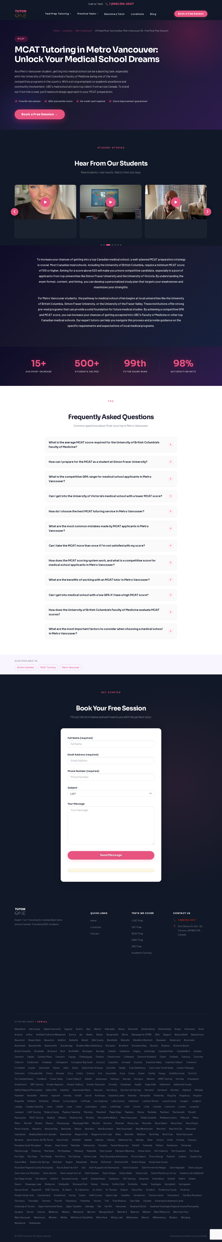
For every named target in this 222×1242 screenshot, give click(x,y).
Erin (100, 1073)
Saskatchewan (98, 1178)
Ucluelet (147, 1200)
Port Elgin (19, 1156)
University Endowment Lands (169, 1200)
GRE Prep (137, 946)
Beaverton (49, 1040)
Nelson (78, 1128)
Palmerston (89, 1145)
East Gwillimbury (137, 1067)
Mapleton (129, 1112)
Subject (72, 787)
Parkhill (136, 1145)
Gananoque (101, 1078)
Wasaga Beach (106, 1211)
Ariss (201, 1029)
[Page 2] (104, 245)
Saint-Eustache (131, 1167)
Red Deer (58, 1162)
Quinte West (21, 1162)
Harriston (149, 1090)
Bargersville (112, 1034)
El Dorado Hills (35, 1073)
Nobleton (141, 1134)
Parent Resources (120, 1145)
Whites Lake (117, 1217)
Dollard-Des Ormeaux (92, 1067)
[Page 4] (111, 245)
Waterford (122, 1211)
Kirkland (32, 1101)
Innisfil (78, 1095)
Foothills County (177, 1073)
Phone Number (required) (83, 771)
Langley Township (35, 1106)
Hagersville (150, 1084)
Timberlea (85, 1200)
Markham (165, 1112)
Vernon (30, 1211)
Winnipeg (185, 1217)
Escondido (111, 1073)
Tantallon (125, 1195)
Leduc (103, 1106)
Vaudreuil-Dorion (138, 1206)
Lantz (50, 1106)
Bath (157, 1034)
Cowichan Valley (154, 1062)
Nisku (118, 1134)
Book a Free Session (191, 13)
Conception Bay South (82, 1062)
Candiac (198, 1051)
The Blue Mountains (192, 1195)
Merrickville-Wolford (108, 1117)
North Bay (154, 1134)
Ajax (88, 1029)
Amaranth (133, 1029)
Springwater (185, 1184)
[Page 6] (118, 245)
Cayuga (72, 1056)
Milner (196, 1117)
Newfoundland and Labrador (43, 1134)
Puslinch (171, 1156)
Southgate (156, 1184)
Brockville (39, 1051)
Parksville (148, 1145)
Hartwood (162, 1090)
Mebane (62, 1117)
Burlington (88, 1051)
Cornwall (126, 1062)
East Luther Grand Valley (161, 1067)
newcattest (20, 1134)
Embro (80, 1073)
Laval (69, 1106)
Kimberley (159, 1095)
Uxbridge (89, 1206)
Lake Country (118, 1101)
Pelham (160, 1145)
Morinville (147, 1123)
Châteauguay (86, 1056)
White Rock (102, 1217)
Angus (178, 1029)
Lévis (127, 1106)
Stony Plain (137, 1189)
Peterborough (21, 1151)
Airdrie (79, 1029)
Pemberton (172, 1145)
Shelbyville (63, 1184)
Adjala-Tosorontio (52, 1029)
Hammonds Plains (82, 1090)
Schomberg (158, 1178)
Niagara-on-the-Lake (101, 1134)
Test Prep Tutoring (57, 13)
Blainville (125, 1040)
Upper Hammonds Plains (50, 1206)
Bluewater (161, 1040)
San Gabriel (41, 1178)
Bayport (167, 1034)
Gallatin (89, 1078)
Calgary (137, 1051)
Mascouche (20, 1117)
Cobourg (186, 1056)
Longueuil (194, 1106)
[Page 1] (101, 245)
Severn (18, 1184)
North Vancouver (185, 1134)
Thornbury (20, 1200)
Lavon (79, 1106)
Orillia (170, 1139)
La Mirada (86, 1101)
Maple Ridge (115, 1112)
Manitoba (88, 1112)
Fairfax (152, 1073)
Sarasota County (70, 1178)
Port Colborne (161, 1151)
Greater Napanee (55, 1084)
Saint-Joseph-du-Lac (71, 1173)
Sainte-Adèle (126, 1173)
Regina (69, 1162)
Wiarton (146, 1217)
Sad (84, 1167)
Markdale (152, 1112)
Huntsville (32, 1095)
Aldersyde (110, 1029)
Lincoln (137, 1106)
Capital (31, 1056)
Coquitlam (113, 1062)
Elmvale (60, 1073)
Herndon (174, 1090)
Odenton (99, 1139)
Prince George (156, 1156)
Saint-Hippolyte (177, 1167)
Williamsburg (159, 1217)
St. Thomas (111, 1189)
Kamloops (100, 1095)
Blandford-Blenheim (143, 1040)
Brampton (111, 1045)
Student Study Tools (25, 1195)
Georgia (127, 1078)
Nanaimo (37, 1128)
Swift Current (96, 1195)
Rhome (94, 1162)
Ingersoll (55, 1095)
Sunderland (60, 1195)
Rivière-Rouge (139, 1162)
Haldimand (165, 1084)
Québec (183, 1156)
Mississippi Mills (81, 1123)
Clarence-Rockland (147, 1056)
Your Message (76, 803)
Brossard (52, 1051)
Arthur (29, 1034)
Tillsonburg (71, 1200)
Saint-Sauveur (92, 1173)
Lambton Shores (150, 1101)
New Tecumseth (125, 1128)
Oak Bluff (76, 1139)
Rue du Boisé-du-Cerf (67, 1167)
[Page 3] (107, 245)
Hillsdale (199, 1090)
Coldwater (47, 1062)
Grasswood (193, 1078)
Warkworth (78, 1211)
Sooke (144, 1184)
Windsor (173, 1217)
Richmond (106, 1162)
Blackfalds (112, 1040)
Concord (100, 1062)
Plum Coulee (106, 1151)
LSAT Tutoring (34, 1112)
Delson (56, 1067)
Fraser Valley (56, 1078)
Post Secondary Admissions (114, 1156)
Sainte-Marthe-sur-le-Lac (164, 1173)
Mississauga (63, 1123)
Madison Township (71, 1112)
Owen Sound (61, 1145)
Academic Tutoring (141, 952)
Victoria (41, 1211)
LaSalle (60, 1106)
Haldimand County (182, 1084)
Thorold (58, 1200)
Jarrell (88, 1095)
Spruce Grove (21, 1189)
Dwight (122, 1067)
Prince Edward (138, 1156)
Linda (147, 1106)
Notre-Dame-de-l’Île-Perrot (40, 1139)
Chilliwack (129, 1056)
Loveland (19, 1112)
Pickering (36, 1151)
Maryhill (192, 1112)
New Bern (90, 1128)
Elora (70, 1073)
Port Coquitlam (178, 1151)
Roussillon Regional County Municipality (34, 1167)
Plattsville (92, 1151)
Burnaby (100, 1051)
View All (42, 1021)
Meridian (90, 1117)
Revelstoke (81, 1162)
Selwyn (192, 1178)
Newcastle (191, 1128)
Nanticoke (66, 1128)
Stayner (124, 1189)
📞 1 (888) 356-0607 (119, 4)
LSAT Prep (137, 920)
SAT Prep (137, 927)
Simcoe (105, 1184)
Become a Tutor (114, 14)
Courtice (138, 1062)
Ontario (160, 1139)
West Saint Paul (180, 1211)
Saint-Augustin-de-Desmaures (104, 1167)
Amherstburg (148, 1029)
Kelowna (132, 1095)
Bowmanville (51, 1045)
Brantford (124, 1045)
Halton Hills (51, 1090)
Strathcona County (167, 1189)
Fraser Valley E (74, 1078)
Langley (19, 1106)
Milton (18, 1123)
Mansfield (101, 1112)
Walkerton (54, 1211)
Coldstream (33, 1062)
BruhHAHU (74, 1051)
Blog (153, 14)
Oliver (150, 1139)
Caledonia (125, 1051)
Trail (107, 1200)
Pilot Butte (49, 1151)
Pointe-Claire (144, 1151)
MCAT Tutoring (48, 667)
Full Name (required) (80, 738)
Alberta (98, 1029)
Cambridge (149, 1051)
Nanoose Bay (51, 1128)
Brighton (165, 1045)
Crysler (32, 1067)
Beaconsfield (181, 1034)
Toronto (97, 1200)
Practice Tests (86, 13)
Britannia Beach (181, 1045)
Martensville (179, 1112)
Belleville (73, 1040)
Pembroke (186, 1145)
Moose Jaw (133, 1123)
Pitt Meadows (64, 1151)
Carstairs (60, 1056)
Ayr (81, 1034)
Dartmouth (44, 1067)
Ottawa (48, 1145)
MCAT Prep (137, 933)
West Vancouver (23, 1217)
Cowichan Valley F (174, 1062)
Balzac (99, 1034)
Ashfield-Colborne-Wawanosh (51, 1034)
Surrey (72, 1195)
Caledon (112, 1051)
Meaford (51, 1117)
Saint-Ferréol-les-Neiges (154, 1167)
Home (56, 30)
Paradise (103, 1145)
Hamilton (65, 1090)
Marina (140, 1112)
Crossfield (20, 1067)
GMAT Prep (137, 939)
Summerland (44, 1195)
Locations (137, 14)
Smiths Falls (118, 1184)
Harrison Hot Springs (131, 1090)
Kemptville (145, 1095)
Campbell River (166, 1051)
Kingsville (19, 1101)
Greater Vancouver (96, 1084)
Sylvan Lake (112, 1195)
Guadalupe (126, 1084)
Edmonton (20, 1073)
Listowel (157, 1106)
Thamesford (173, 1195)
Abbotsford (20, 1029)
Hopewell (19, 1095)
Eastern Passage (185, 1067)
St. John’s (98, 1189)
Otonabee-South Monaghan (28, 1145)
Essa (122, 1073)
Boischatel (189, 1040)
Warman (91, 1211)
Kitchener (44, 1101)
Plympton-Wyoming (125, 1151)
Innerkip (67, 1095)
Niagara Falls (81, 1134)
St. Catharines (82, 1189)
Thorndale (33, 1200)
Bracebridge (67, 1045)
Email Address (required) (83, 754)
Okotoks (140, 1139)
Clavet (163, 1056)
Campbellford (183, 1051)
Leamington (91, 1106)
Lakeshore (133, 1101)
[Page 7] (120, 245)
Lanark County (169, 1101)
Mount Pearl (177, 1123)
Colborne (19, 1062)
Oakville (88, 1139)
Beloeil (85, 1040)
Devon (75, 1067)
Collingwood (62, 1062)
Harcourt (98, 1090)
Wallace (66, 1211)
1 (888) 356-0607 (187, 919)
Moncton (107, 1123)
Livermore (170, 1106)
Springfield (170, 1184)
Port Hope (33, 1156)
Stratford (150, 1189)
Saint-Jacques (195, 1167)
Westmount (40, 1217)
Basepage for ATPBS (142, 1034)
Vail (99, 1206)
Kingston (197, 1095)
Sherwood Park (80, 1184)
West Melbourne (162, 1211)
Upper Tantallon (74, 1206)
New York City (176, 1128)
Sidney (94, 1184)
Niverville (129, 1134)
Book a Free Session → (40, 114)
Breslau (154, 1045)
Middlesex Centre (168, 1117)
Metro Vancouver (83, 30)
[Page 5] (115, 245)
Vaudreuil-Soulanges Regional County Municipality (174, 1206)
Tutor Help (135, 1200)
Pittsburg (79, 1151)
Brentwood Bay (139, 1045)
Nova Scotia (63, 1139)
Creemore (191, 1062)
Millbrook (185, 1117)
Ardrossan (190, 1029)
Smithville (133, 1184)
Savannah (144, 1178)
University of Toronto (25, 1206)
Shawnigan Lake (33, 1184)
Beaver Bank (34, 1040)
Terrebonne (139, 1195)
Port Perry (60, 1156)
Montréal (119, 1123)
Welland (147, 1211)
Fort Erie (192, 1073)
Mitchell (96, 1123)
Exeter (141, 1073)
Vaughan (19, 1211)
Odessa (111, 1139)
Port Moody (46, 1156)
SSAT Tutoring (52, 1189)
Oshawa (180, 1139)
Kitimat (56, 1101)
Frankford (42, 1078)
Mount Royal (192, 1123)
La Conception (70, 1101)
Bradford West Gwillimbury (89, 1045)
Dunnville (111, 1067)
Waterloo (135, 1211)
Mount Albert (161, 1123)
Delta (66, 1067)
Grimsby (113, 1084)
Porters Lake (90, 1156)
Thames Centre (156, 1195)
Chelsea (100, 1056)
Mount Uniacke (22, 1128)
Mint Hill (28, 1123)
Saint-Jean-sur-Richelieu (27, 1173)
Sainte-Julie (142, 1173)
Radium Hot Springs (40, 1162)
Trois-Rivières (119, 1200)
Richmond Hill (122, 1162)
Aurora (72, 1034)
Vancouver (121, 1206)
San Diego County (23, 1178)
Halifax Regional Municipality (29, 1090)
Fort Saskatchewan (24, 1078)
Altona (121, 1029)
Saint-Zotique (109, 1173)
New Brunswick (105, 1128)
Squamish (37, 1189)
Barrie (125, 1034)
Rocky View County (158, 1162)
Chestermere (114, 1056)
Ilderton (44, 1095)
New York (161, 1128)
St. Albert (67, 1189)
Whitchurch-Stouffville (82, 1217)
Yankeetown (35, 1223)
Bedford (62, 1040)
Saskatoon (114, 1178)
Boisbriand (175, 1040)
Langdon (184, 1101)
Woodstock (20, 1223)
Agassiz (69, 1029)
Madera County (51, 1112)
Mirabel (39, 1123)
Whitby (64, 1217)
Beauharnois (197, 1034)
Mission (50, 1123)
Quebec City (196, 1156)
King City (171, 1095)
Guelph (138, 1084)
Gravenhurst (21, 1084)
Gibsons (151, 1078)
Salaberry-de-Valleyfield (191, 1173)
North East (168, 1134)
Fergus (162, 1073)
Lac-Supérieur (101, 1101)
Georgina (138, 1078)
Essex (132, 1073)
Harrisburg (111, 1090)
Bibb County (98, 1040)
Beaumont (20, 1040)
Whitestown (132, 1217)
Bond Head (20, 1045)
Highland (186, 1090)
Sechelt (171, 1178)
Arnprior (19, 1034)
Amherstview (165, 1029)
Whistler (53, 1217)
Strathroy (184, 1189)
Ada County (35, 1029)
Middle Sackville (149, 1117)
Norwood (19, 1139)
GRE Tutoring (37, 1084)
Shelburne (50, 1184)
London (182, 1106)
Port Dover (194, 1151)
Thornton (46, 1200)
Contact (94, 933)
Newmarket (66, 1134)
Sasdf (85, 1178)
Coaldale (173, 1056)
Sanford (54, 1178)
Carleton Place (45, 1056)
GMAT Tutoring (165, 1078)
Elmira (49, 1073)
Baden (89, 1034)
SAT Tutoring (129, 1178)
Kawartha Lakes (117, 1095)
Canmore (19, 1056)
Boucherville (35, 1045)
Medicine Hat (76, 1117)
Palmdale (75, 1145)
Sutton (82, 1195)
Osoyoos (192, 1139)
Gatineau (115, 1078)
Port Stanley (75, 1156)
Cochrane (198, 1056)
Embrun (91, 1073)
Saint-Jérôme (50, 1173)
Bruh (63, 1051)
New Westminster (144, 1128)
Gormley (180, 1078)
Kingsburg (185, 1095)
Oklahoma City (125, 1139)
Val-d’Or (109, 1206)
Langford (196, 1101)
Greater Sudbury (75, 1084)
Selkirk (182, 1178)
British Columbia (25, 667)
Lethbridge (115, 1106)
